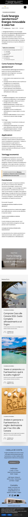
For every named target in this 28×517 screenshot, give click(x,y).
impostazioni (15, 512)
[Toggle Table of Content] (20, 48)
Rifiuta (9, 514)
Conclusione (7, 58)
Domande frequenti (10, 59)
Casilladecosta (7, 28)
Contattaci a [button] (13, 462)
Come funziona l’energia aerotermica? (12, 49)
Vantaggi (8, 51)
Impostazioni (16, 514)
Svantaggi (8, 53)
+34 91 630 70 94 (16, 487)
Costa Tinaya (5, 193)
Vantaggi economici (8, 56)
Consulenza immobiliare (9, 12)
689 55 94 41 (17, 489)
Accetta (4, 514)
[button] (25, 7)
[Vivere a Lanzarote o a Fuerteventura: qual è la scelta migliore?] (14, 361)
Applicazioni (7, 54)
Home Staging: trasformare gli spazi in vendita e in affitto (14, 258)
